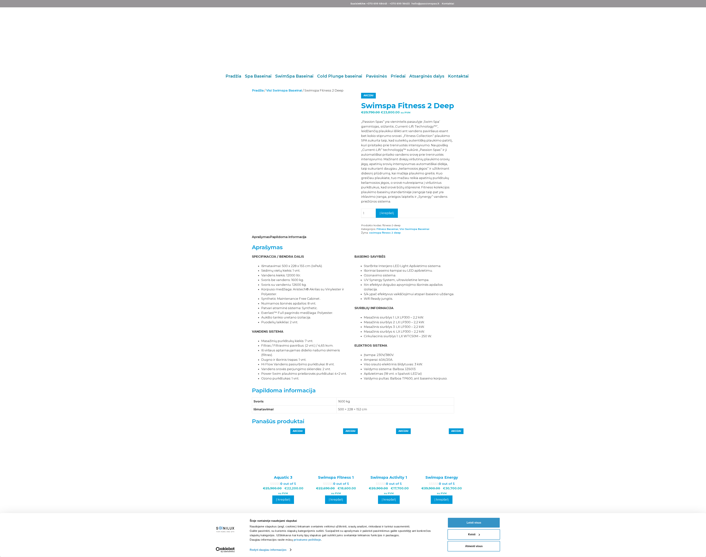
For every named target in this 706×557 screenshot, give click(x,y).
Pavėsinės (376, 76)
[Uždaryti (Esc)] (702, 4)
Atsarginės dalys (426, 76)
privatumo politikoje (307, 539)
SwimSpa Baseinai (294, 76)
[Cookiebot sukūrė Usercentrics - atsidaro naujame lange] (225, 550)
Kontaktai (458, 76)
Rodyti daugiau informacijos (268, 549)
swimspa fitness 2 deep (385, 232)
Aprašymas (261, 237)
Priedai (398, 76)
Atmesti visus (474, 546)
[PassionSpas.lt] (329, 39)
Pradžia (233, 76)
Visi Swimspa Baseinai (284, 90)
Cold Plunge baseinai (339, 76)
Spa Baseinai (258, 76)
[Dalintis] (694, 4)
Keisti (471, 534)
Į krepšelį (387, 213)
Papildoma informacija (288, 237)
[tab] (261, 237)
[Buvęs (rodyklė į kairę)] (6, 278)
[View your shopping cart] (478, 76)
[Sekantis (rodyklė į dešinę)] (699, 278)
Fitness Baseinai (387, 229)
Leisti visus (474, 522)
